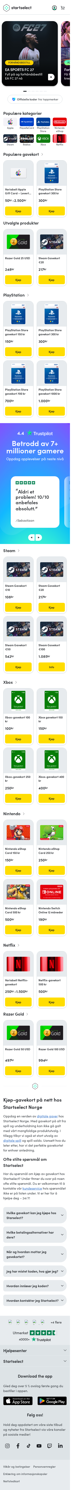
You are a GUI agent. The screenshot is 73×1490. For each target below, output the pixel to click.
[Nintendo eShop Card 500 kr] (18, 892)
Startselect (13, 1361)
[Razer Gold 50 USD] (18, 1033)
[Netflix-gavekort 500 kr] (51, 964)
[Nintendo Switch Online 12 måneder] (51, 892)
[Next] (38, 537)
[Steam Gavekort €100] (51, 629)
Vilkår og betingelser (16, 1466)
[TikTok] (30, 1446)
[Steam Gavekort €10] (18, 569)
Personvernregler (44, 1466)
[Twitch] (50, 1446)
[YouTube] (40, 1446)
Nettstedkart (11, 1481)
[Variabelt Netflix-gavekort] (18, 964)
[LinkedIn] (61, 1446)
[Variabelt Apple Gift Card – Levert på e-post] (18, 173)
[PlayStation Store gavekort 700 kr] (18, 373)
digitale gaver (47, 1116)
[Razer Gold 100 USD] (51, 1033)
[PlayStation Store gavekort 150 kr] (18, 314)
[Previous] (31, 537)
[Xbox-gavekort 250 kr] (18, 760)
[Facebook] (19, 1446)
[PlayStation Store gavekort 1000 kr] (52, 373)
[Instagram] (8, 1446)
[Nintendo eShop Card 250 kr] (51, 832)
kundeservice (32, 1188)
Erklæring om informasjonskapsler (25, 1474)
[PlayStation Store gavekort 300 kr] (52, 173)
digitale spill (12, 1140)
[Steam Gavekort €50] (18, 629)
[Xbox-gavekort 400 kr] (52, 760)
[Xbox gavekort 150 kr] (52, 701)
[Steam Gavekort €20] (51, 241)
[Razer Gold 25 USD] (18, 241)
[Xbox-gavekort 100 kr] (18, 701)
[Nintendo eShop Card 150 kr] (18, 832)
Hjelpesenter (15, 1350)
